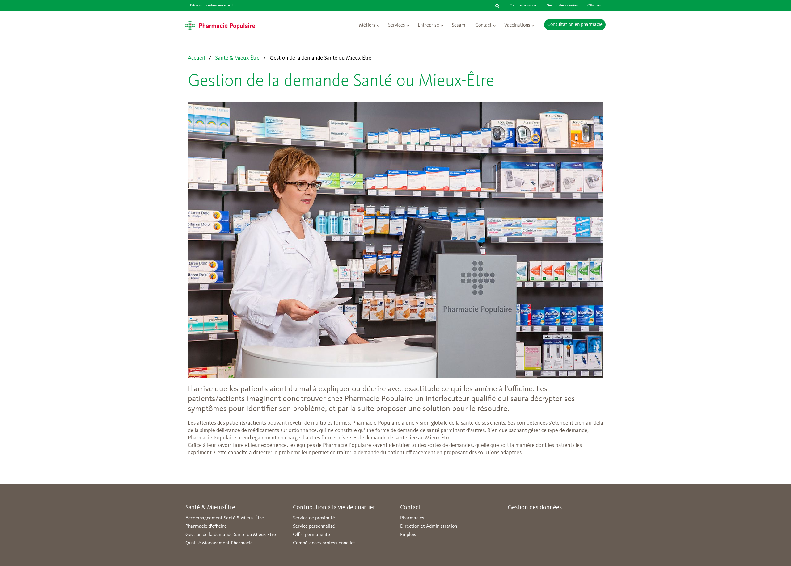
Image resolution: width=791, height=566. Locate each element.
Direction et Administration (428, 526)
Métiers (367, 25)
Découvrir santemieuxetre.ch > (213, 5)
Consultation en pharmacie (575, 24)
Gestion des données (562, 5)
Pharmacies (412, 518)
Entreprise (428, 25)
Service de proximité (314, 518)
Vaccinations (517, 25)
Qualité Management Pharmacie (219, 543)
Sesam (458, 25)
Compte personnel (523, 5)
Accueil (196, 58)
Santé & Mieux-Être (237, 58)
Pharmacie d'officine (206, 526)
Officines (594, 5)
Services (396, 25)
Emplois (408, 534)
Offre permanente (311, 534)
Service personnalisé (314, 526)
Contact (483, 25)
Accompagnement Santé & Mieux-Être (224, 518)
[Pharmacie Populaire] (220, 25)
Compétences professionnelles (324, 543)
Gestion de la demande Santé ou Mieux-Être (230, 534)
